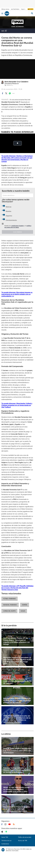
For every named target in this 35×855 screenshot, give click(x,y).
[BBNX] (3, 849)
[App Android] (6, 831)
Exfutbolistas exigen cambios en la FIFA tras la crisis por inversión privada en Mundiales (17, 700)
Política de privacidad (24, 837)
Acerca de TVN (22, 840)
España (24, 605)
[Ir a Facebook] (2, 824)
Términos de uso (6, 840)
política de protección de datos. (17, 226)
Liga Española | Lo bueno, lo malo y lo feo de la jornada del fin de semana (17, 681)
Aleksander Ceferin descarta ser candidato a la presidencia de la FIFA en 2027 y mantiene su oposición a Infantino (16, 719)
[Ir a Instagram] (5, 824)
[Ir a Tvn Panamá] (17, 13)
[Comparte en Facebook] (2, 93)
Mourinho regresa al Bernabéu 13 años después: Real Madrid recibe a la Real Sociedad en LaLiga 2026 (17, 660)
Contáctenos (5, 844)
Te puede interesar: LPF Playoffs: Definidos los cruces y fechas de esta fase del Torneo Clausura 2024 (17, 588)
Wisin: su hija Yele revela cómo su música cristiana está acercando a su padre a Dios (16, 789)
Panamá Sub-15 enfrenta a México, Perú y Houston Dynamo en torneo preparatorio (17, 770)
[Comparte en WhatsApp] (10, 93)
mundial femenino (10, 605)
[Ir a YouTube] (9, 824)
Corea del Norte (9, 611)
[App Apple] (2, 831)
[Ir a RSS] (14, 824)
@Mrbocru (10, 85)
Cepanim (23, 9)
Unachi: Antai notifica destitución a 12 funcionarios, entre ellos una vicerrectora (17, 750)
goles (23, 611)
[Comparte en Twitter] (6, 93)
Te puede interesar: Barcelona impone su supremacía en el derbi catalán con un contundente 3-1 (16, 294)
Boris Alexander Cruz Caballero (17, 82)
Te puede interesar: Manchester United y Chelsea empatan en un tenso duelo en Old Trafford (16, 405)
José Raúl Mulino (15, 9)
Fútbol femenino (9, 599)
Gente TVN (4, 837)
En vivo (31, 9)
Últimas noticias (5, 9)
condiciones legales (17, 225)
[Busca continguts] (32, 13)
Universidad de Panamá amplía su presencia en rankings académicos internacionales (16, 809)
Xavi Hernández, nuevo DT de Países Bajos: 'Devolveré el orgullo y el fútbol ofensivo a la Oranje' (16, 641)
